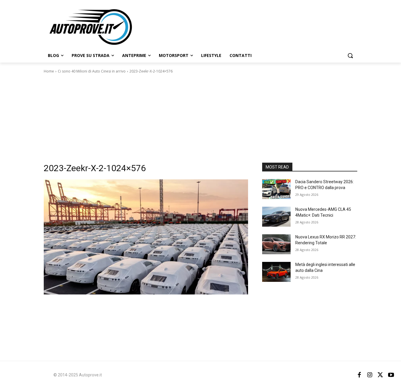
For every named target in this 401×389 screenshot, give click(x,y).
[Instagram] (370, 375)
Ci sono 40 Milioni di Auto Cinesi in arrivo (92, 71)
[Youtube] (391, 375)
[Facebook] (359, 375)
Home (49, 71)
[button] (350, 55)
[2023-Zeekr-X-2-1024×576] (146, 236)
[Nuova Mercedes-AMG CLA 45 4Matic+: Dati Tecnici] (276, 217)
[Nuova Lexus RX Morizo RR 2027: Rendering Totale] (276, 244)
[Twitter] (380, 375)
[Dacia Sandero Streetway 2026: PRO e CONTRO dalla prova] (276, 189)
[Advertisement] (200, 118)
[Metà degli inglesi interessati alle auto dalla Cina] (276, 272)
